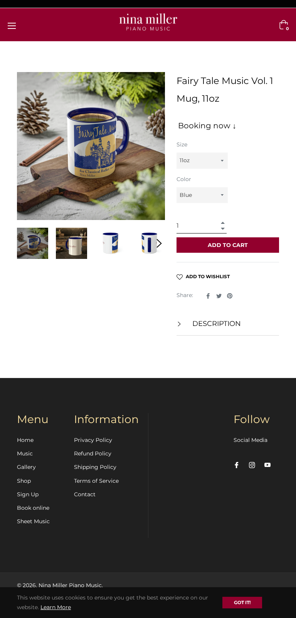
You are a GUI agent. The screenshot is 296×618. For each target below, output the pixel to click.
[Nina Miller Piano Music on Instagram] (252, 465)
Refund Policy (92, 453)
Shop (24, 480)
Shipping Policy (95, 467)
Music (25, 453)
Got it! (242, 602)
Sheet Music (33, 521)
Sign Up (28, 494)
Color (184, 179)
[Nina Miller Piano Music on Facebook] (237, 465)
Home (25, 440)
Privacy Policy (93, 440)
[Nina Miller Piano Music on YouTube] (267, 465)
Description (215, 323)
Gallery (26, 467)
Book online (33, 507)
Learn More (55, 607)
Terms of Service (96, 480)
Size (182, 144)
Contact (85, 494)
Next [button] (159, 243)
